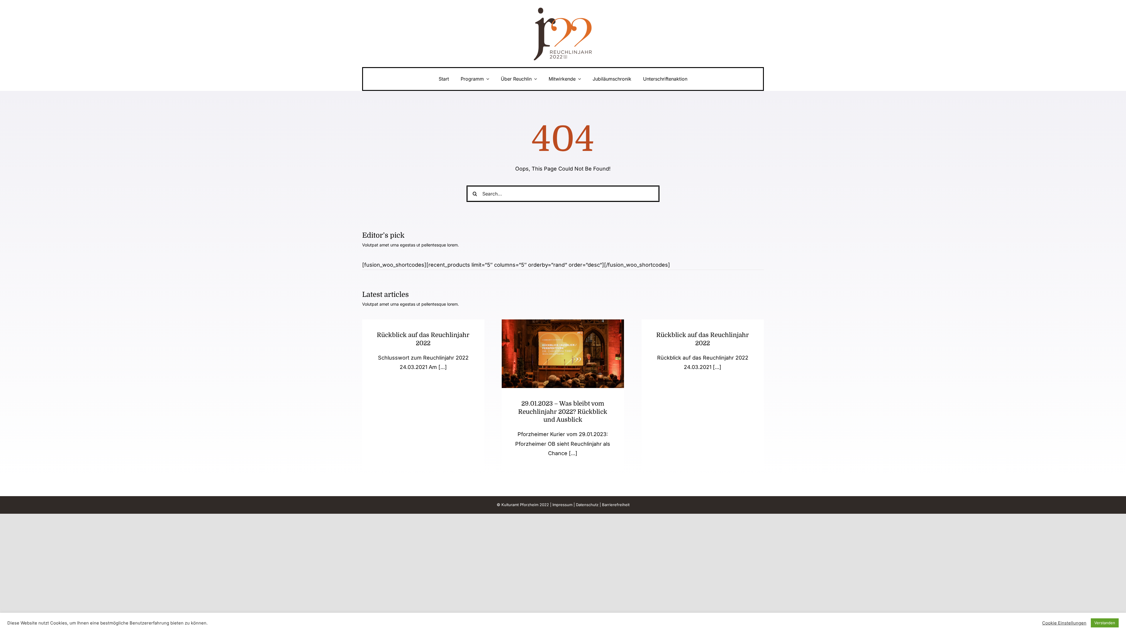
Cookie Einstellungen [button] (1064, 623)
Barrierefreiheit (616, 504)
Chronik (563, 366)
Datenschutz (587, 504)
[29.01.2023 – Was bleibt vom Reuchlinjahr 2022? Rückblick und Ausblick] (563, 353)
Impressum (562, 504)
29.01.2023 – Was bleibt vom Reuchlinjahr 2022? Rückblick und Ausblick (562, 411)
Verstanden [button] (1104, 622)
